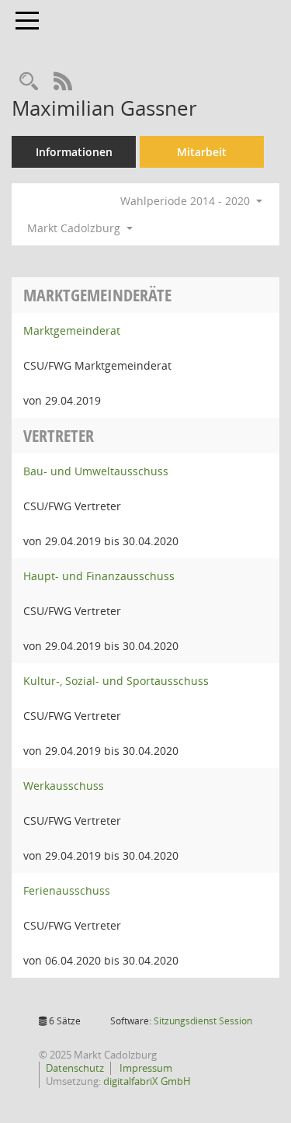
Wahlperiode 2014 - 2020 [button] (186, 200)
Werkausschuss (63, 785)
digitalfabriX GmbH (147, 1081)
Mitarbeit (202, 151)
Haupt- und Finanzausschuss (99, 575)
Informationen (74, 151)
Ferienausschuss (66, 890)
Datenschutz (75, 1068)
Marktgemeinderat (71, 330)
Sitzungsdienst (203, 1020)
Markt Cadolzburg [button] (75, 228)
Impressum (144, 1068)
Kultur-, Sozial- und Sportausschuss (116, 680)
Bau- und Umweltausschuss (95, 471)
